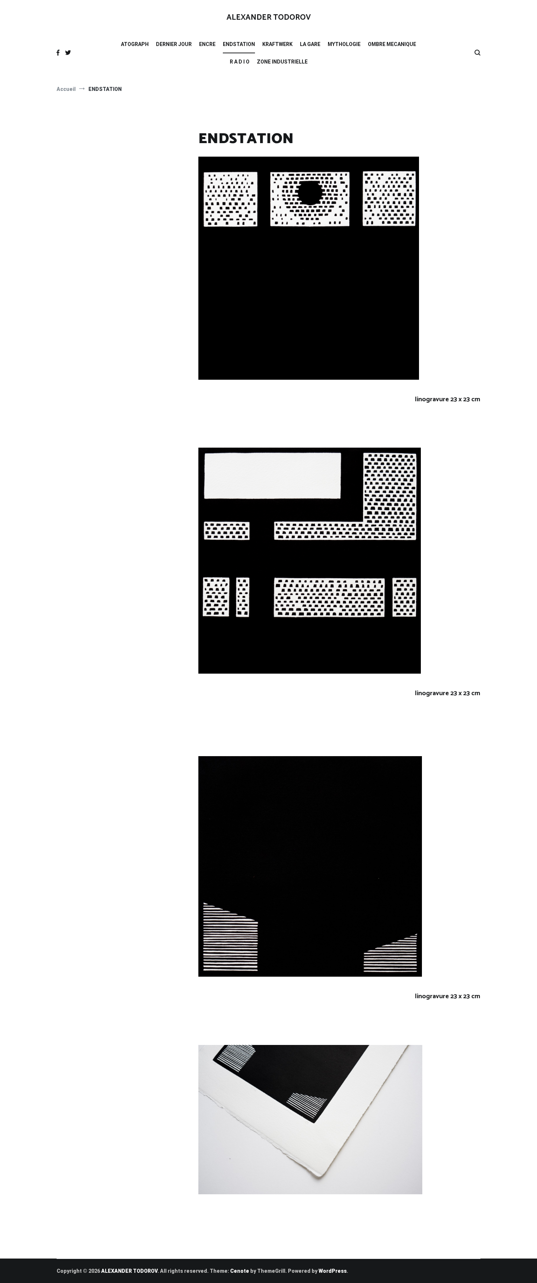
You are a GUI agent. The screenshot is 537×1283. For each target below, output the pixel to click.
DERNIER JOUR (174, 44)
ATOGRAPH (135, 44)
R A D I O (240, 62)
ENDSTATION (239, 44)
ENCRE (207, 44)
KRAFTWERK (277, 44)
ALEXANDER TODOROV (268, 17)
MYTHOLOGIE (344, 44)
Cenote (239, 1271)
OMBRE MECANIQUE (392, 44)
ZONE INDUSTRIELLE (282, 62)
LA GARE (310, 44)
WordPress (333, 1271)
